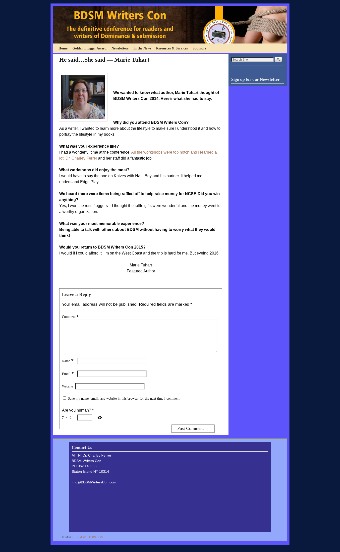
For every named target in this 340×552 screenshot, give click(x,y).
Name (68, 361)
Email (68, 374)
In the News (142, 48)
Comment (70, 317)
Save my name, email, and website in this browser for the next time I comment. (124, 398)
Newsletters (120, 48)
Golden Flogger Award (89, 48)
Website (67, 386)
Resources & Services (172, 48)
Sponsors (199, 48)
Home (62, 48)
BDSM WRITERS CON (88, 537)
